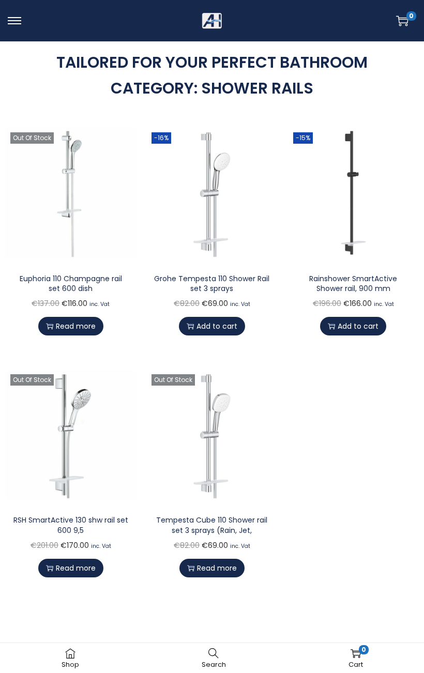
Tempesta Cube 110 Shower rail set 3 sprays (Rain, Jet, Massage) (211, 530)
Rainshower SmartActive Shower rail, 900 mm (353, 284)
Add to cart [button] (216, 326)
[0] (402, 20)
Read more (76, 326)
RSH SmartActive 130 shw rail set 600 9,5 (70, 525)
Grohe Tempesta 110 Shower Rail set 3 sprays (211, 284)
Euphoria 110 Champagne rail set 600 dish (71, 284)
